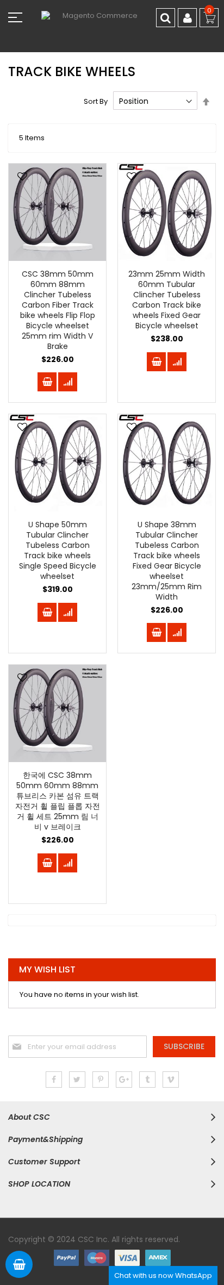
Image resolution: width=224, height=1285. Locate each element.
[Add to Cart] (47, 381)
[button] (22, 177)
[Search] (165, 17)
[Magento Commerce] (112, 25)
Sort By (96, 101)
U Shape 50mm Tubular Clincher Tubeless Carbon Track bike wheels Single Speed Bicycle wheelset (57, 550)
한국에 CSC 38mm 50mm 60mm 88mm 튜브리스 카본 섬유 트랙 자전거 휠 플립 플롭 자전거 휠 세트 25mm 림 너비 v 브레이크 (57, 801)
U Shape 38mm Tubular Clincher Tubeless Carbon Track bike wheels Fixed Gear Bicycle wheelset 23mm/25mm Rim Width (167, 560)
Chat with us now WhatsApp (163, 1275)
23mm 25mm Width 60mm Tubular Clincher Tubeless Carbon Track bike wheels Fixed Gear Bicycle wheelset (166, 299)
